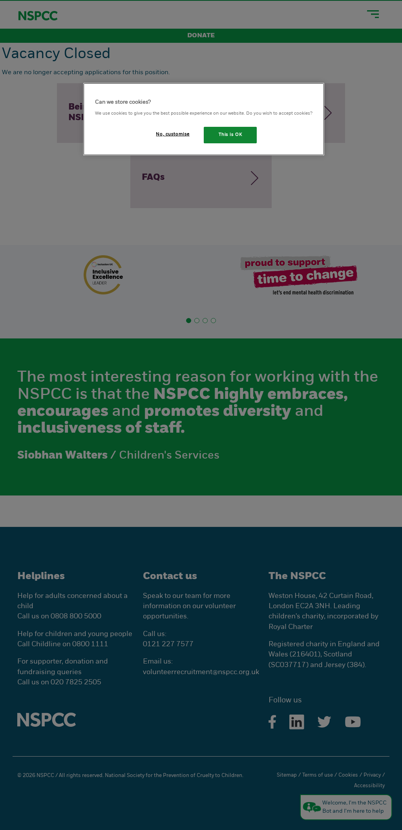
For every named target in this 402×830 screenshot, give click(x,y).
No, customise (172, 134)
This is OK (230, 134)
